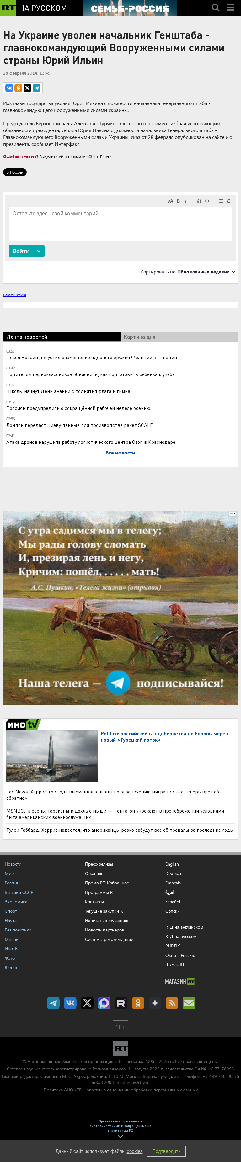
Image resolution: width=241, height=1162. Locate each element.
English (172, 864)
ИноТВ (11, 949)
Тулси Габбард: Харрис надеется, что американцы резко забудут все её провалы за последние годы (120, 829)
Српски (172, 911)
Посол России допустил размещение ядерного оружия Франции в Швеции (91, 357)
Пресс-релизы (99, 864)
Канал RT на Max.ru (104, 1003)
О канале (94, 873)
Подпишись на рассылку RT (189, 1003)
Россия (11, 883)
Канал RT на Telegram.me (53, 1003)
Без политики (18, 930)
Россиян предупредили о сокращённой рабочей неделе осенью (78, 408)
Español (172, 902)
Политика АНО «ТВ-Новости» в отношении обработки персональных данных (121, 1090)
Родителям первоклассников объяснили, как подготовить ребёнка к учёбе (90, 374)
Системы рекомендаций (109, 939)
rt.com (48, 1069)
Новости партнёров (104, 930)
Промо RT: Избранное (107, 883)
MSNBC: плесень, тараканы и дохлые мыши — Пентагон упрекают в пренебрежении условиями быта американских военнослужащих (115, 813)
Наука (11, 920)
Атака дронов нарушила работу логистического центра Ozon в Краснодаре (90, 441)
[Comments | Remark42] (120, 237)
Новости (13, 864)
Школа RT (175, 965)
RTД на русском (181, 936)
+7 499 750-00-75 (220, 1076)
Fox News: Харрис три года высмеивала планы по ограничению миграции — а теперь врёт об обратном (112, 794)
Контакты (94, 902)
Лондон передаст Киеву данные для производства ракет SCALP (79, 425)
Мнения (13, 939)
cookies (135, 1151)
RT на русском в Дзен (155, 1003)
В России (15, 172)
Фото (10, 958)
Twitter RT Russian (87, 1003)
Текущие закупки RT (105, 911)
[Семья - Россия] (130, 8)
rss (172, 1003)
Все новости (120, 452)
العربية (169, 892)
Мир (9, 873)
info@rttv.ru (138, 1082)
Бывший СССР (19, 892)
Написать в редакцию (106, 920)
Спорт (11, 911)
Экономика (16, 902)
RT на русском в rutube (121, 1003)
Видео (11, 967)
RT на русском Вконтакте (70, 1003)
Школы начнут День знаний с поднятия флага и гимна (68, 391)
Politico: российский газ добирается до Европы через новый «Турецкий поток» (164, 736)
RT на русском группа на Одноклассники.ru (138, 1003)
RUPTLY (172, 946)
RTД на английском (184, 927)
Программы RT (100, 892)
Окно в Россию (180, 955)
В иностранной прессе (24, 724)
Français (173, 883)
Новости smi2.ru (14, 295)
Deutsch (173, 873)
